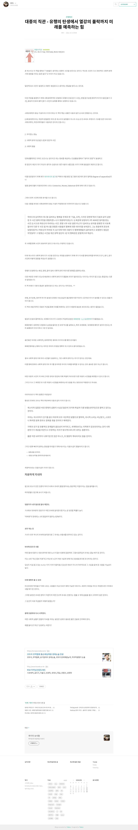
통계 (57, 791)
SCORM (51, 818)
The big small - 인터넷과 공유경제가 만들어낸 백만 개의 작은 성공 (84, 707)
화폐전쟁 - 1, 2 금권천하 (82, 319)
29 (86, 791)
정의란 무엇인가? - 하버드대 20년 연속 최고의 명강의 (38, 707)
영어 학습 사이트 (29, 789)
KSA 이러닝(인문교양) (36, 670)
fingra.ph (51, 804)
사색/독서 (69, 17)
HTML (56, 801)
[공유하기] (31, 686)
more (65, 780)
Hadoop (57, 808)
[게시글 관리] (34, 686)
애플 (57, 815)
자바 (61, 794)
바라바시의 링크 (50, 177)
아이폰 (50, 794)
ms (56, 784)
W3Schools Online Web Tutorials (34, 786)
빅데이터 (62, 784)
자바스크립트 (52, 787)
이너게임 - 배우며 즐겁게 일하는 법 (34, 713)
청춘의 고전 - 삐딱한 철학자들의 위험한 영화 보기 (38, 710)
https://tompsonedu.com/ (36, 651)
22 (86, 790)
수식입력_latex (29, 783)
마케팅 (50, 801)
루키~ (12, 3)
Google (59, 804)
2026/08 (79, 780)
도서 (64, 787)
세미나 (50, 784)
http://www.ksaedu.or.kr (35, 667)
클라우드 (51, 815)
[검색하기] (116, 4)
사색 (26, 703)
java (62, 815)
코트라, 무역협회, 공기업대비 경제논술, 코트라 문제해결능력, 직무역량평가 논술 (56, 657)
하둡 (56, 794)
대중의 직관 (38, 50)
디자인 (62, 801)
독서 (31, 703)
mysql (50, 808)
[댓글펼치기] (28, 728)
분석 (59, 787)
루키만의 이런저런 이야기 (36, 739)
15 (86, 788)
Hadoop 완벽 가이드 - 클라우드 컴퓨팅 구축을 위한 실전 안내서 (84, 710)
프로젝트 (51, 791)
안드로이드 (51, 811)
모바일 (54, 797)
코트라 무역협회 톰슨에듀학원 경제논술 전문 (45, 654)
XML (60, 797)
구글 (57, 818)
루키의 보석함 (34, 736)
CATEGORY (124, 4)
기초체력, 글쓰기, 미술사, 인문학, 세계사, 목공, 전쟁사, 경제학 (49, 673)
